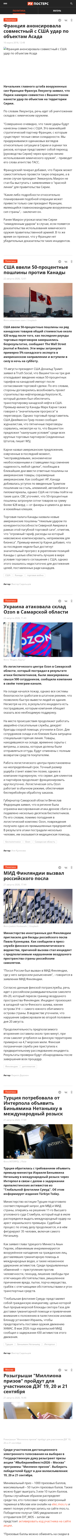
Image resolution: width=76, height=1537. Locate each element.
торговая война (35, 575)
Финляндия (11, 1066)
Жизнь (57, 10)
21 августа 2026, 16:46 (15, 1397)
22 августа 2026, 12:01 (15, 278)
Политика (19, 10)
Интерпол (49, 1344)
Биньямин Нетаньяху (28, 1344)
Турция (9, 1344)
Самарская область (45, 841)
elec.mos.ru (60, 1504)
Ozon (27, 841)
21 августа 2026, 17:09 (15, 1119)
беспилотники (13, 841)
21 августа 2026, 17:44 (15, 884)
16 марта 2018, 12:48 (14, 42)
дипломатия (28, 1066)
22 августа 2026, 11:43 (15, 618)
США (7, 575)
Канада (19, 575)
